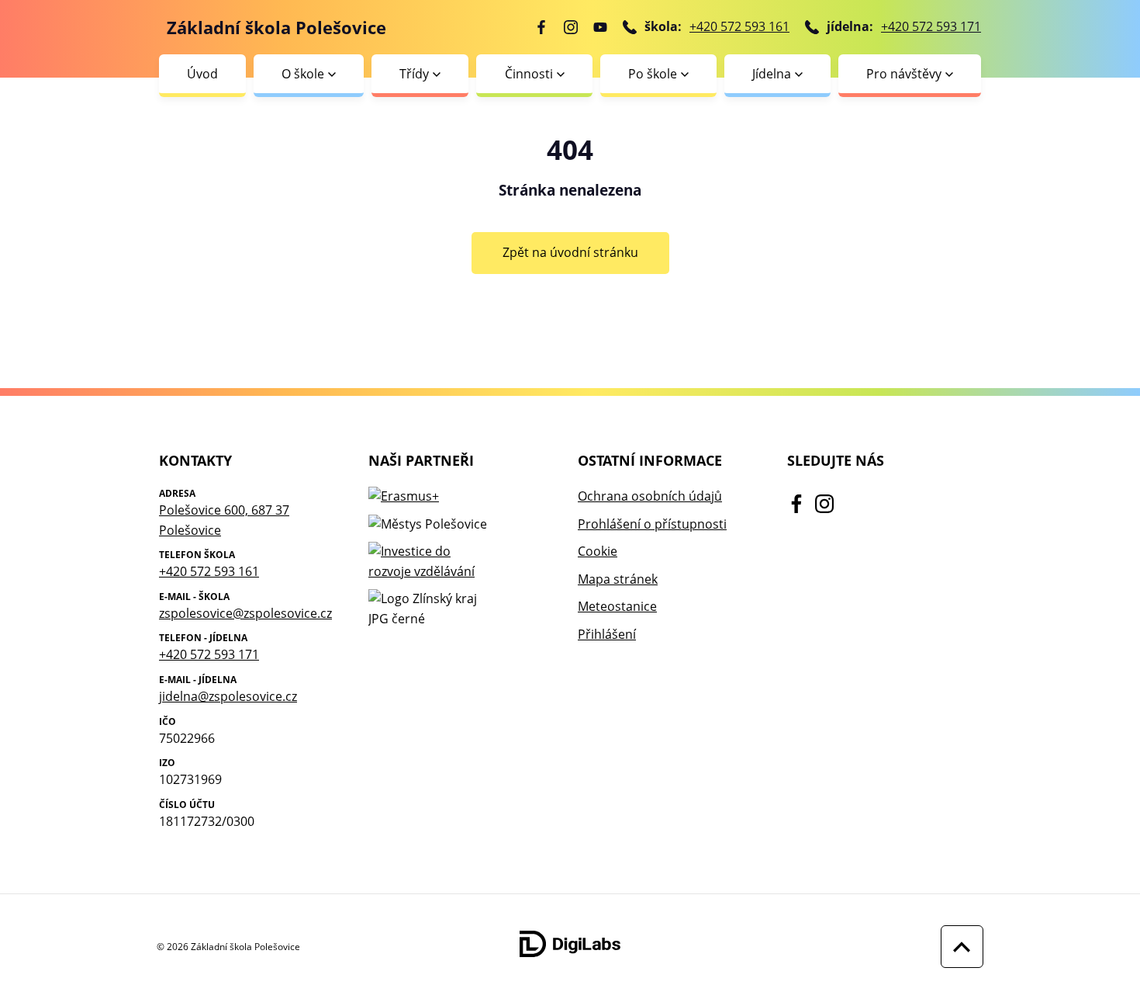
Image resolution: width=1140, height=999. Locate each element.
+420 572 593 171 (931, 26)
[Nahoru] (958, 946)
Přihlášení (607, 634)
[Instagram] (571, 27)
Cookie (597, 551)
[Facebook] (541, 27)
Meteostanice (617, 606)
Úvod (202, 73)
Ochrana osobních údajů (650, 496)
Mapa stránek (618, 579)
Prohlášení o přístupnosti (652, 523)
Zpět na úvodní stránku (570, 252)
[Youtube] (600, 27)
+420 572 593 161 (739, 26)
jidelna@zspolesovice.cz (228, 696)
